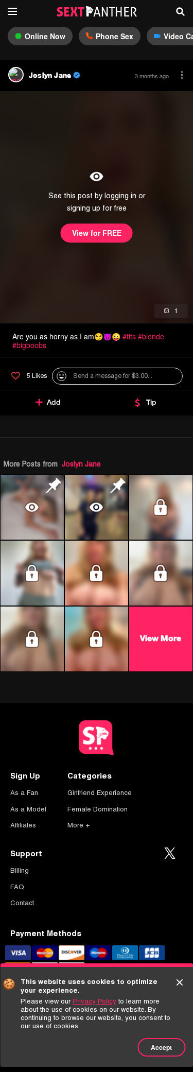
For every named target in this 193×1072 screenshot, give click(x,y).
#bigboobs (29, 345)
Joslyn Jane (81, 464)
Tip (151, 402)
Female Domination (97, 809)
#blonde (151, 336)
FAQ (17, 887)
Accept (161, 1047)
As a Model (28, 809)
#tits (129, 336)
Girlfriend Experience (99, 793)
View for (96, 233)
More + (78, 825)
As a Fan (24, 793)
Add (54, 402)
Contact (22, 903)
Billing (19, 870)
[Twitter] (170, 853)
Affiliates (23, 825)
